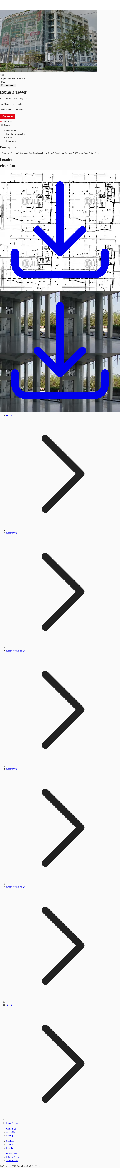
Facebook (10, 1141)
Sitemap (9, 1135)
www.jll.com (12, 1154)
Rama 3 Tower (12, 1123)
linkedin (9, 1148)
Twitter (9, 1145)
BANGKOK (11, 533)
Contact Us (11, 1129)
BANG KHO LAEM (15, 651)
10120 (9, 1005)
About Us (10, 1132)
